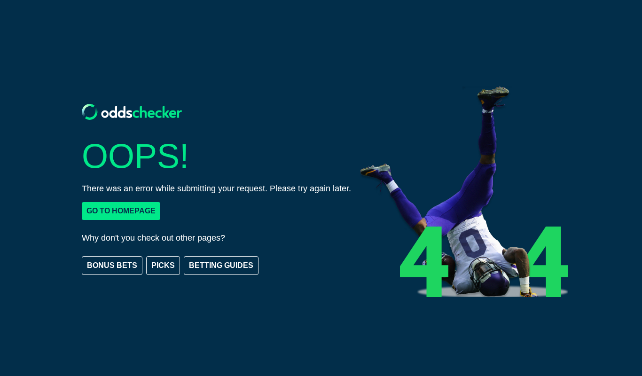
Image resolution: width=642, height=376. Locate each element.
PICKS (163, 265)
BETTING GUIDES (221, 265)
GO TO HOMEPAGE (121, 211)
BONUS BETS (112, 265)
